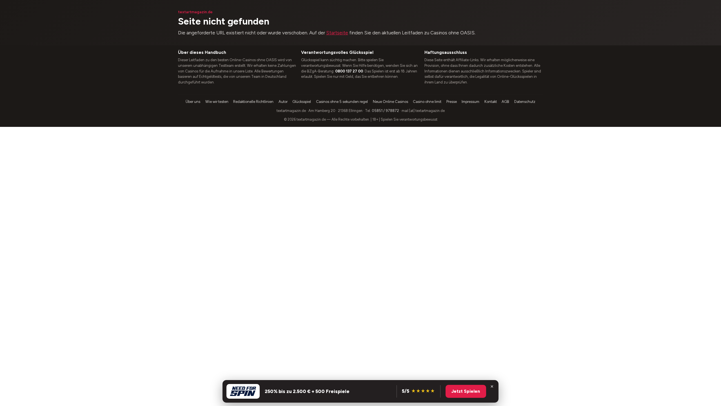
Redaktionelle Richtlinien (253, 102)
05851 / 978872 (385, 111)
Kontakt (490, 102)
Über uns (193, 102)
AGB (505, 102)
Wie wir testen (216, 102)
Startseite (337, 33)
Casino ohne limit (427, 102)
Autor (283, 102)
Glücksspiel (301, 102)
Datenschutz (524, 102)
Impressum (470, 102)
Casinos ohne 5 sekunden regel (342, 102)
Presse (451, 102)
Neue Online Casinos (390, 102)
